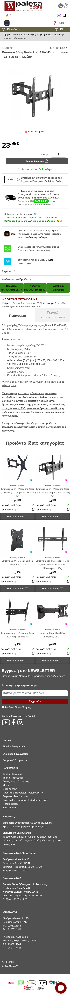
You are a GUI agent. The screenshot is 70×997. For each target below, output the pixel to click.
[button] (64, 15)
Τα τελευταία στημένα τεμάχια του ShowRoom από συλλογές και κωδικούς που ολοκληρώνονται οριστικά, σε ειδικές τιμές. (34, 838)
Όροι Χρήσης (10, 788)
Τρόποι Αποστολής (13, 777)
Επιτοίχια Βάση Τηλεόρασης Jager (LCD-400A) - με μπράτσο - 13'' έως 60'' (17, 493)
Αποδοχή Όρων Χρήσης (18, 707)
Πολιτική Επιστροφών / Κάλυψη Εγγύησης (25, 800)
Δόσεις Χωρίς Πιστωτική (15, 781)
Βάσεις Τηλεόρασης (15, 38)
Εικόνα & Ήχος (28, 34)
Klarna (6, 785)
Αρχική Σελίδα (11, 34)
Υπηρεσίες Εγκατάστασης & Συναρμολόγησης (27, 822)
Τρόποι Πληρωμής (13, 774)
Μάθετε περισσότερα (36, 237)
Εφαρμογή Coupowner (15, 760)
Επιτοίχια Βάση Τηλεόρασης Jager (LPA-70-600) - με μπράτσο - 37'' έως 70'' (52, 493)
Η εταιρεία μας (10, 803)
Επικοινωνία (9, 807)
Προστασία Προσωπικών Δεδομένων (23, 792)
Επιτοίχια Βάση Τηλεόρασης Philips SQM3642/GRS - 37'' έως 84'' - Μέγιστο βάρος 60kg (52, 565)
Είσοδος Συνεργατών (14, 746)
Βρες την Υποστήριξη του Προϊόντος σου (24, 826)
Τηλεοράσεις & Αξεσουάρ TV (52, 34)
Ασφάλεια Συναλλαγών (15, 796)
